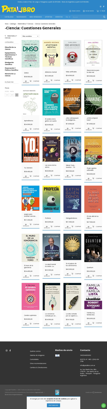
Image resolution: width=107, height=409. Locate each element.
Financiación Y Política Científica (11, 69)
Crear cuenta (76, 11)
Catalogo (13, 24)
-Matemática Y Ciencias (25, 24)
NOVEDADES (21, 17)
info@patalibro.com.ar (87, 365)
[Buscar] (104, 17)
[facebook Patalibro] (103, 6)
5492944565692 (85, 355)
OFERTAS (48, 17)
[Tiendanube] (93, 393)
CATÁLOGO (9, 17)
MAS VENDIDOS (36, 17)
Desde (7, 91)
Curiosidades (34, 359)
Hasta (12, 91)
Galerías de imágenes (37, 355)
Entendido (53, 405)
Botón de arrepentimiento (13, 394)
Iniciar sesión (89, 11)
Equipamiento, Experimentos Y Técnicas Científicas (11, 56)
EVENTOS (59, 17)
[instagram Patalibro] (100, 6)
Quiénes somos (35, 351)
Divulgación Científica (9, 63)
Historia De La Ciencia (10, 75)
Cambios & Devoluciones (38, 367)
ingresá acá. (39, 392)
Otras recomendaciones (38, 363)
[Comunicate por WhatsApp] (103, 405)
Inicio (6, 24)
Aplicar (16, 95)
